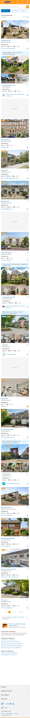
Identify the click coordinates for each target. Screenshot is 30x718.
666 (21, 612)
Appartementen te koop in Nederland (10, 642)
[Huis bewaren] (27, 40)
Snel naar (3, 687)
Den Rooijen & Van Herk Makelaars (9, 577)
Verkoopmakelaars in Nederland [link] (9, 654)
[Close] (27, 618)
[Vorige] (7, 612)
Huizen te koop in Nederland (8, 640)
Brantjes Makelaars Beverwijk (13, 483)
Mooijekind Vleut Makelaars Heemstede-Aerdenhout (15, 306)
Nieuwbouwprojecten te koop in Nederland (11, 645)
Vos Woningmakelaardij (6, 607)
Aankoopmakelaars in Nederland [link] (9, 652)
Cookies (16, 713)
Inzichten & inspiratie (6, 691)
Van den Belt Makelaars (7, 515)
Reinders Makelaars (6, 546)
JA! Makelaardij (5, 147)
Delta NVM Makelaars (6, 209)
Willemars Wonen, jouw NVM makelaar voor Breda (15, 95)
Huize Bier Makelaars (6, 260)
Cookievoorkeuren (6, 715)
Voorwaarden (9, 713)
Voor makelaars (5, 695)
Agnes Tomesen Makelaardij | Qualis (10, 178)
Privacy (3, 713)
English (5, 707)
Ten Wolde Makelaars (11, 354)
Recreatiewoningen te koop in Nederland (11, 647)
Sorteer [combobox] (27, 17)
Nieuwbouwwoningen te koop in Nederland (11, 644)
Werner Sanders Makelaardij (8, 48)
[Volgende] (23, 612)
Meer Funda (4, 699)
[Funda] (9, 2)
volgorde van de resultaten (18, 617)
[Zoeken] (27, 6)
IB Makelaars (4, 406)
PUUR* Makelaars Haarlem (7, 437)
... (17, 612)
